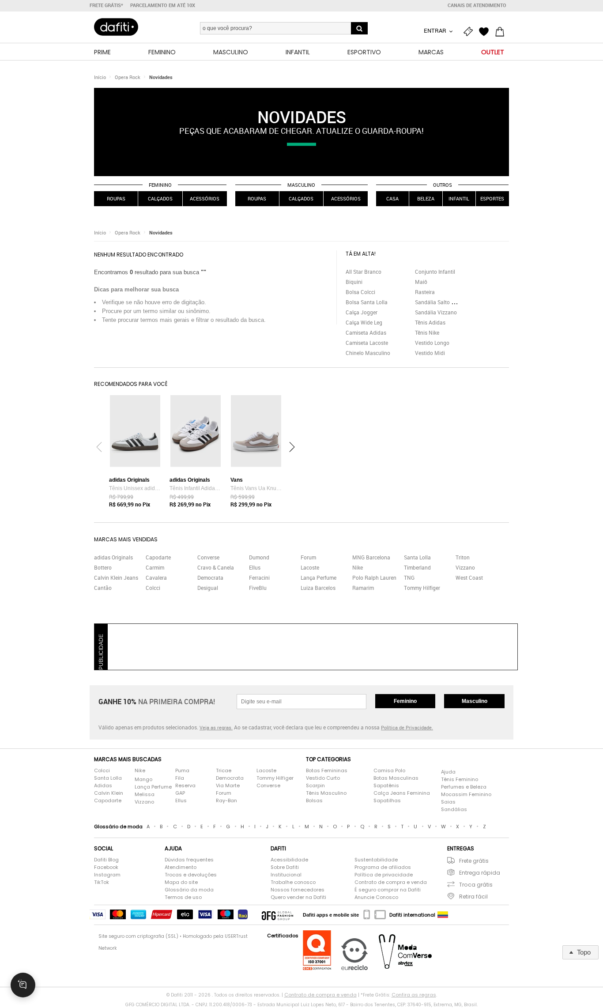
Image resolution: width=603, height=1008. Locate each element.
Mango (143, 779)
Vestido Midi (430, 352)
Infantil (458, 198)
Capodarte (158, 557)
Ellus (254, 567)
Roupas (116, 198)
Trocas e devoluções (191, 875)
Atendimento (180, 867)
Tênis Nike (427, 332)
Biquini (354, 281)
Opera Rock (127, 77)
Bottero (103, 567)
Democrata (210, 577)
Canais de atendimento (477, 5)
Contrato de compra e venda (390, 882)
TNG (409, 577)
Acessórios (204, 198)
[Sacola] (502, 32)
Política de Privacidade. (407, 727)
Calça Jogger (361, 312)
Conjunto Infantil (435, 271)
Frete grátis (474, 861)
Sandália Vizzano (436, 312)
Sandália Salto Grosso (441, 302)
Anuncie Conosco (376, 897)
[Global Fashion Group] (277, 914)
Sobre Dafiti (285, 867)
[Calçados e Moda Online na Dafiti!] (116, 27)
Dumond (259, 557)
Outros (442, 184)
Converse (208, 557)
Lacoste (310, 567)
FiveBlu (258, 587)
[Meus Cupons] (470, 32)
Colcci (153, 587)
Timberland (417, 567)
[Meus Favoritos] (486, 32)
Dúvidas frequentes (189, 860)
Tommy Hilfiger (422, 587)
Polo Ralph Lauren (374, 577)
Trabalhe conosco (293, 882)
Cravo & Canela (215, 567)
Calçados (160, 198)
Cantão (103, 587)
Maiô (421, 281)
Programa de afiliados (382, 867)
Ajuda (448, 772)
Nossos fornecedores (297, 890)
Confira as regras (414, 994)
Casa (392, 198)
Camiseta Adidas (366, 332)
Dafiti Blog (106, 860)
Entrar (436, 30)
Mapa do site (181, 882)
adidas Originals (113, 557)
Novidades (161, 77)
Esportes (492, 198)
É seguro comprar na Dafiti (387, 890)
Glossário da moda (189, 890)
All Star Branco (363, 271)
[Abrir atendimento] (23, 985)
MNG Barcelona (371, 557)
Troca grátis (476, 884)
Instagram (107, 875)
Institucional (286, 875)
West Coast (469, 577)
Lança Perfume (318, 577)
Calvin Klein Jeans (116, 577)
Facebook (106, 867)
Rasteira (425, 291)
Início (100, 77)
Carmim (155, 567)
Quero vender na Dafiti (298, 897)
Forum (308, 557)
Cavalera (156, 577)
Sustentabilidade (376, 860)
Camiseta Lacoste (367, 342)
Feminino (160, 184)
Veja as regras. (216, 727)
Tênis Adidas (430, 322)
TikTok (101, 882)
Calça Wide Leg (364, 322)
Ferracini (259, 577)
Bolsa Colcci (360, 291)
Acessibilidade (289, 860)
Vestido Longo (432, 342)
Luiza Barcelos (318, 587)
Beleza (425, 198)
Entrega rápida (479, 872)
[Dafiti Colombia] (442, 914)
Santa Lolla (417, 557)
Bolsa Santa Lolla (367, 302)
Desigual (207, 587)
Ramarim (363, 587)
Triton (463, 557)
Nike (357, 567)
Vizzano (465, 567)
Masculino (301, 184)
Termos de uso (183, 897)
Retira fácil (473, 896)
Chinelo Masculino (368, 352)
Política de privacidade (383, 875)
